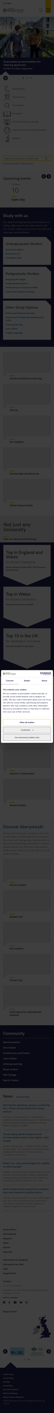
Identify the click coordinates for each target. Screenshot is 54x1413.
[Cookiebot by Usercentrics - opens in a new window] (40, 673)
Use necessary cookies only (27, 737)
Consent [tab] (9, 681)
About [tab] (44, 681)
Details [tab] (27, 681)
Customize (25, 730)
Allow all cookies (27, 722)
